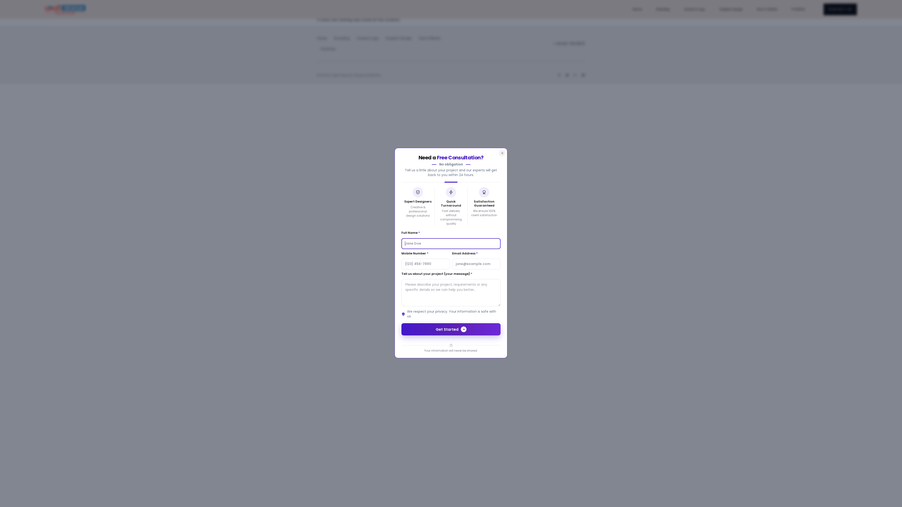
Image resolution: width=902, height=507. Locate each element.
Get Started (447, 329)
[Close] (502, 153)
